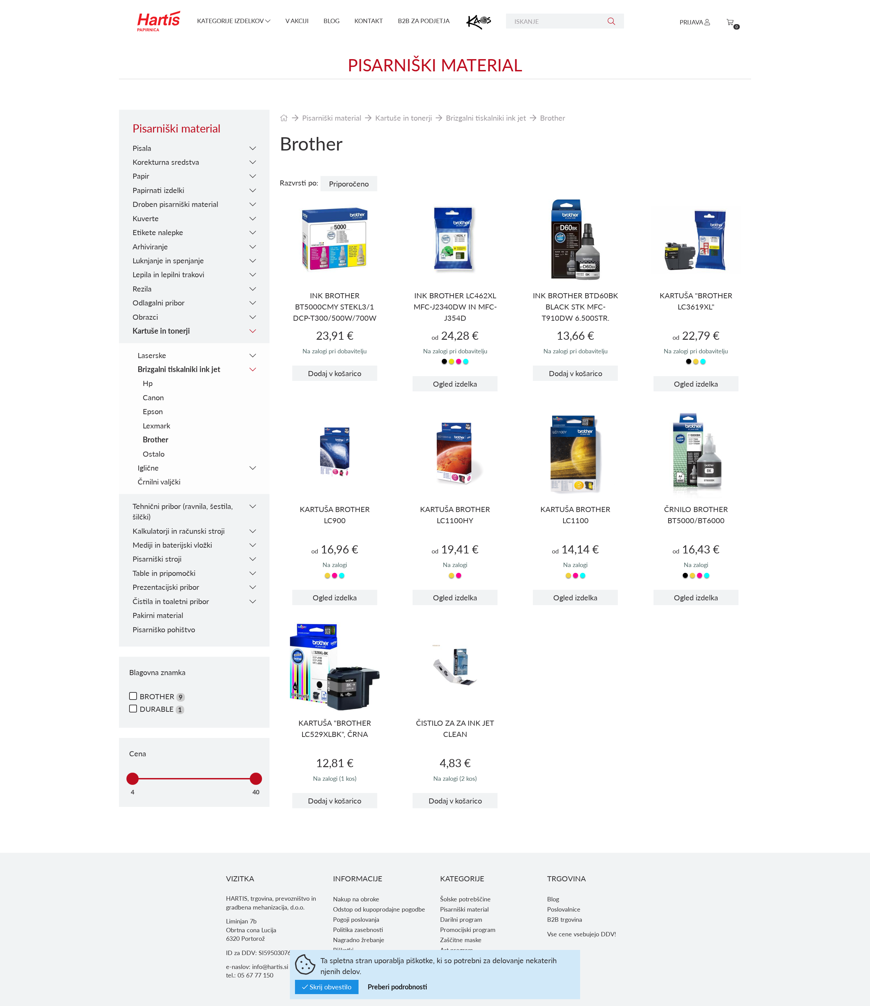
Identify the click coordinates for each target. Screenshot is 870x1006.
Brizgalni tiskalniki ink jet (486, 117)
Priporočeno (349, 183)
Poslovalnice (563, 909)
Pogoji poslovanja (356, 919)
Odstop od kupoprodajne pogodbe (379, 909)
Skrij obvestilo (329, 986)
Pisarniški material (331, 117)
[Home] (284, 117)
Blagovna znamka (157, 672)
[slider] (132, 779)
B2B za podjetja (424, 20)
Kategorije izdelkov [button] (231, 20)
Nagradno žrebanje (358, 939)
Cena (137, 753)
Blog (332, 20)
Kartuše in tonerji (403, 117)
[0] (730, 22)
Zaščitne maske (461, 939)
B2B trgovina (564, 919)
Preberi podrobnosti (397, 986)
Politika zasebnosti (358, 929)
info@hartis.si (270, 966)
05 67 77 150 (255, 975)
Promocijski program (467, 929)
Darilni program (461, 919)
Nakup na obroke (356, 899)
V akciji (297, 20)
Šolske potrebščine (465, 899)
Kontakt (368, 20)
